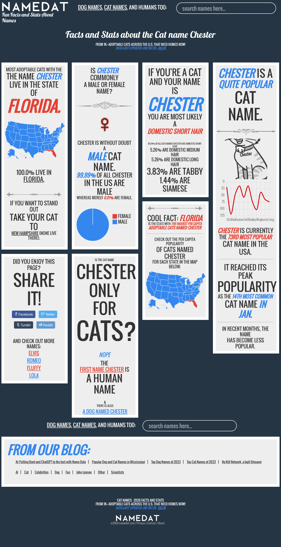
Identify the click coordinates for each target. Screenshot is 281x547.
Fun (68, 472)
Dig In (162, 48)
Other (101, 472)
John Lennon (84, 472)
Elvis (34, 353)
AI (17, 472)
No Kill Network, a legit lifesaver (242, 461)
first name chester (102, 369)
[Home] (137, 520)
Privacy (140, 523)
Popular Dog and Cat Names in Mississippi (118, 461)
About (161, 523)
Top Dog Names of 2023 (166, 461)
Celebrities (42, 472)
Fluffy (34, 367)
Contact (151, 523)
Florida (33, 178)
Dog (57, 472)
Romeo (34, 360)
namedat (124, 523)
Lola (34, 375)
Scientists (117, 472)
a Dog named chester (105, 411)
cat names (115, 7)
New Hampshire (25, 233)
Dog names (90, 7)
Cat (26, 472)
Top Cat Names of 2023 (201, 461)
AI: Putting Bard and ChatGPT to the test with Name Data (51, 461)
